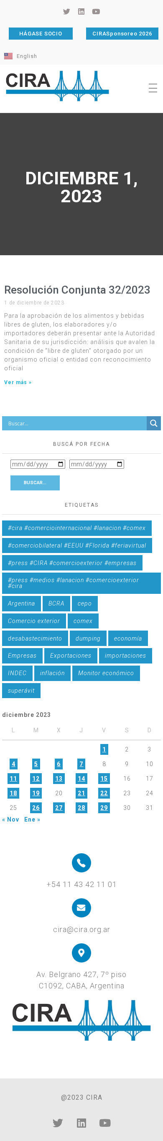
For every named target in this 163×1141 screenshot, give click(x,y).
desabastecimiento (35, 638)
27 (59, 807)
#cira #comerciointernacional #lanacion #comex (77, 528)
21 (81, 793)
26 (36, 807)
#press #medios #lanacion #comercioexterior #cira (73, 583)
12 (36, 778)
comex (83, 621)
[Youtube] (104, 1123)
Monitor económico (106, 673)
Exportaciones (71, 655)
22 (104, 793)
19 (36, 793)
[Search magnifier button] (154, 423)
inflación (52, 673)
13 (59, 778)
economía (128, 638)
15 (104, 778)
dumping (88, 638)
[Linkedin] (81, 1123)
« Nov (10, 819)
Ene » (32, 819)
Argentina (21, 603)
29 (104, 807)
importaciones (125, 655)
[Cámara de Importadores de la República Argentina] (58, 85)
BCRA (56, 603)
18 (13, 793)
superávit (21, 690)
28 (81, 807)
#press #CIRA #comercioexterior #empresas (72, 563)
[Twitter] (58, 1123)
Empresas (22, 655)
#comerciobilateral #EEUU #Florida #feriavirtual (77, 545)
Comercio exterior (34, 621)
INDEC (17, 673)
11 (13, 778)
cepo (85, 603)
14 (81, 778)
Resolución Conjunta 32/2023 (77, 290)
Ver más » (18, 382)
